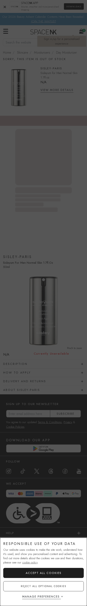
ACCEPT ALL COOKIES (44, 573)
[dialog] (43, 572)
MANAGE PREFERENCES (41, 597)
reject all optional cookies (43, 586)
